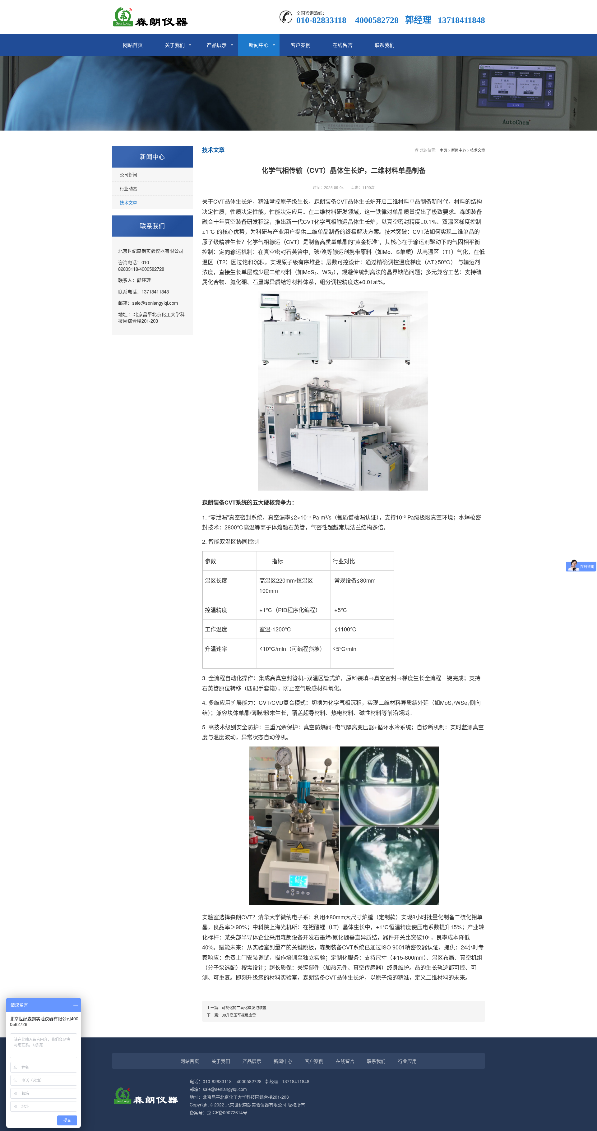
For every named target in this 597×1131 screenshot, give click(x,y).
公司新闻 (128, 174)
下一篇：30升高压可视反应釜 (231, 1015)
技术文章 (128, 202)
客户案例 (301, 44)
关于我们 (175, 44)
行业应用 (407, 1061)
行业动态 (128, 188)
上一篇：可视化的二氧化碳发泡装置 (236, 1007)
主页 (443, 150)
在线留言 (343, 44)
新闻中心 (259, 44)
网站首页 (133, 44)
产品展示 (217, 44)
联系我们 (385, 44)
